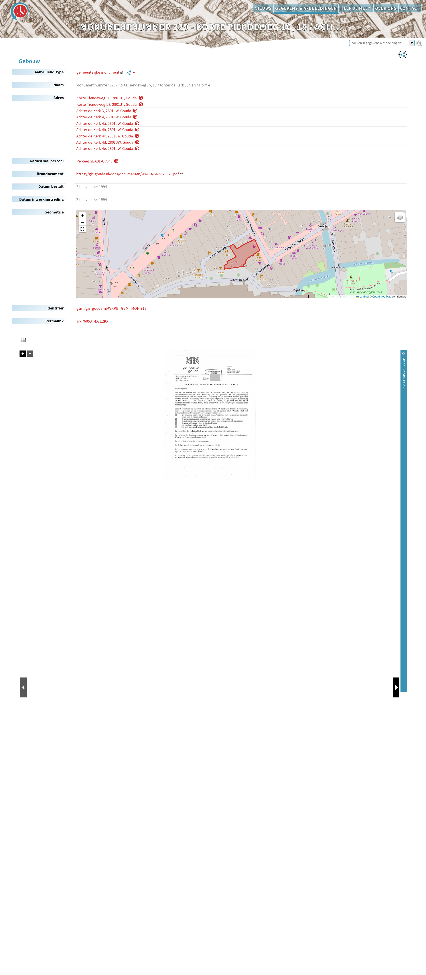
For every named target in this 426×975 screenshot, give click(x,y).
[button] (82, 215)
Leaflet (363, 296)
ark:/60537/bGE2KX (92, 321)
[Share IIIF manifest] (24, 340)
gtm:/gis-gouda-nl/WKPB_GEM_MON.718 (111, 308)
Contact (410, 8)
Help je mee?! (356, 8)
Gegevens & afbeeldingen (306, 8)
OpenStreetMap (381, 296)
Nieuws (263, 8)
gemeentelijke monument (97, 72)
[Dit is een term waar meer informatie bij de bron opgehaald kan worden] (131, 72)
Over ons (386, 8)
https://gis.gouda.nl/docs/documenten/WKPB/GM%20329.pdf (127, 173)
